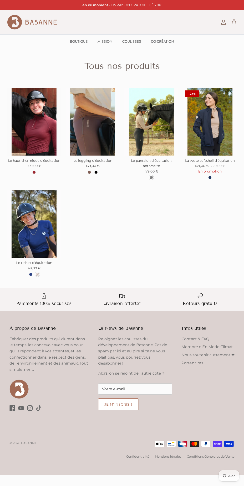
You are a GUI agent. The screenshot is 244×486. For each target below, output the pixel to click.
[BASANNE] (32, 22)
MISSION (104, 41)
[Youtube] (21, 408)
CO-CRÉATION (162, 41)
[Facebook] (12, 408)
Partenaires (192, 363)
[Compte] (222, 22)
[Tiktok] (38, 408)
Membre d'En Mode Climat (207, 347)
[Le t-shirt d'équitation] (34, 224)
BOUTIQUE (79, 41)
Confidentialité (137, 456)
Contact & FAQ (195, 339)
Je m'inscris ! (118, 404)
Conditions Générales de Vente (210, 456)
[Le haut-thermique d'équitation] (34, 122)
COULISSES (131, 41)
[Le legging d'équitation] (93, 122)
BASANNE (29, 443)
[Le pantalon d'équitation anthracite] (151, 122)
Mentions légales (168, 456)
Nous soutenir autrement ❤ (208, 355)
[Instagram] (30, 408)
